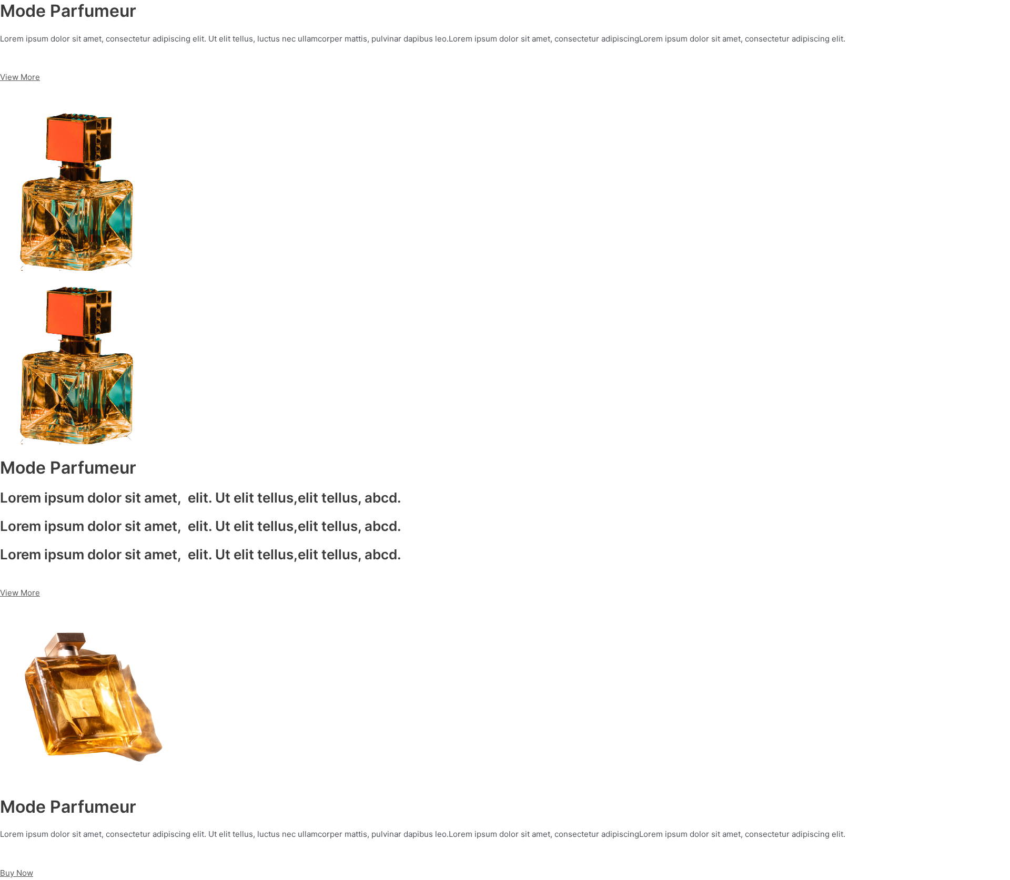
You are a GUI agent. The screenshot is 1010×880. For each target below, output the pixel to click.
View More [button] (20, 77)
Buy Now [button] (16, 873)
